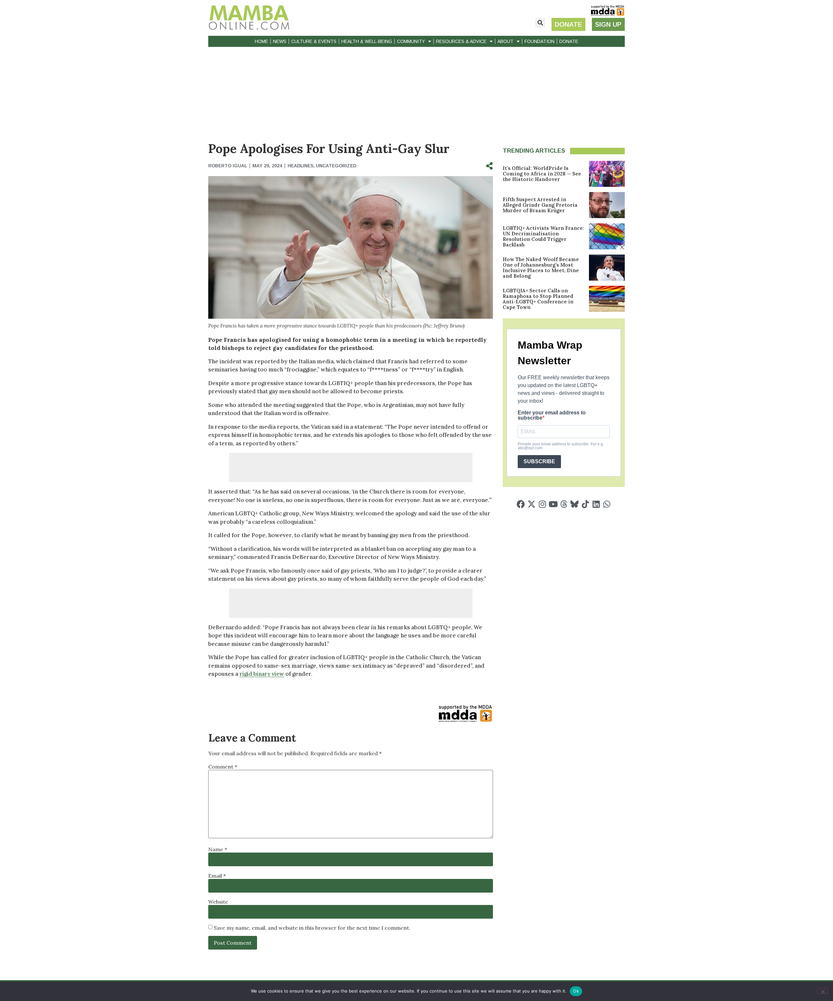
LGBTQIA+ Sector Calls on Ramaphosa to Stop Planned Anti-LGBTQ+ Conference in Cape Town (538, 298)
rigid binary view (261, 673)
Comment (222, 766)
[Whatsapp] (607, 504)
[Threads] (564, 504)
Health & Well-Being (366, 41)
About (505, 41)
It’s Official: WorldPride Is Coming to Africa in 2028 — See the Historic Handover (542, 173)
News (279, 41)
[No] (822, 991)
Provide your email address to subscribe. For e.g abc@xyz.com (560, 446)
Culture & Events (313, 41)
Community (411, 41)
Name (217, 849)
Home (261, 41)
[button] (540, 23)
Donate (568, 41)
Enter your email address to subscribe (552, 415)
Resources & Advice (461, 41)
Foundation (539, 41)
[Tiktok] (585, 504)
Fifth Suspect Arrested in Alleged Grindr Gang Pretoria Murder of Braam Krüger (540, 205)
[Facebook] (521, 504)
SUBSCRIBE (539, 461)
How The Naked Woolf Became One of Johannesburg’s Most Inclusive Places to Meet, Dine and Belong (541, 267)
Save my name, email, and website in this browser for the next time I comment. (312, 927)
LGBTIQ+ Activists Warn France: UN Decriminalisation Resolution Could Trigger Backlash (543, 236)
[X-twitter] (531, 504)
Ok (576, 991)
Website (218, 901)
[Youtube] (553, 504)
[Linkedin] (596, 504)
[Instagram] (542, 504)
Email (217, 875)
